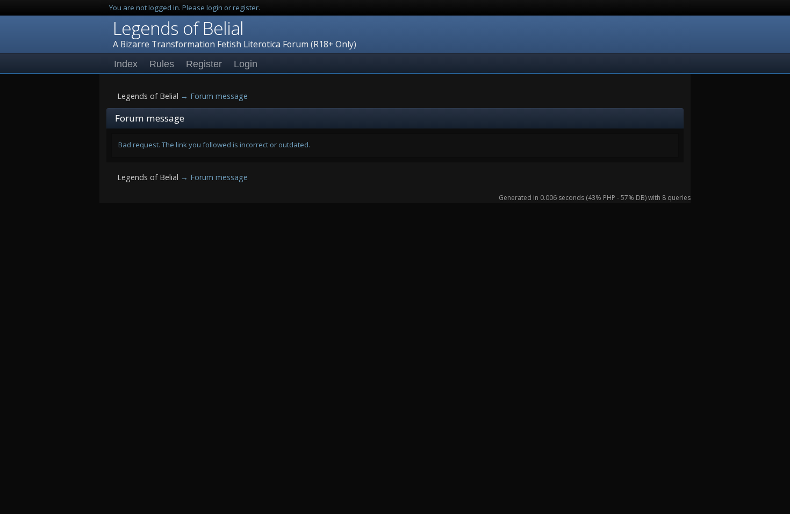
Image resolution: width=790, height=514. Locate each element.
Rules (161, 64)
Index (126, 64)
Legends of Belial (178, 28)
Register (204, 64)
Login (245, 64)
